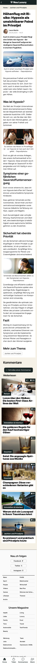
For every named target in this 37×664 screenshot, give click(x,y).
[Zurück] (1, 2)
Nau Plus (23, 588)
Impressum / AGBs (26, 645)
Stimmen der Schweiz (27, 592)
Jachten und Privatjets (18, 8)
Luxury (22, 616)
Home (5, 8)
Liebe (5, 616)
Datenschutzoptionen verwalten (10, 648)
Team (22, 638)
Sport (5, 581)
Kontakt (22, 641)
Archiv (5, 599)
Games (5, 592)
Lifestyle (6, 596)
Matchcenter (24, 581)
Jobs (5, 641)
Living (22, 613)
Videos (5, 588)
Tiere (5, 624)
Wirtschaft (23, 584)
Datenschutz (7, 645)
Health (5, 613)
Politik (22, 577)
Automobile (7, 627)
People (5, 584)
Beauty (5, 631)
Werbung (6, 638)
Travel (22, 624)
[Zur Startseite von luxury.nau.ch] (18, 2)
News (5, 577)
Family (5, 620)
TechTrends (24, 627)
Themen (22, 596)
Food (21, 620)
